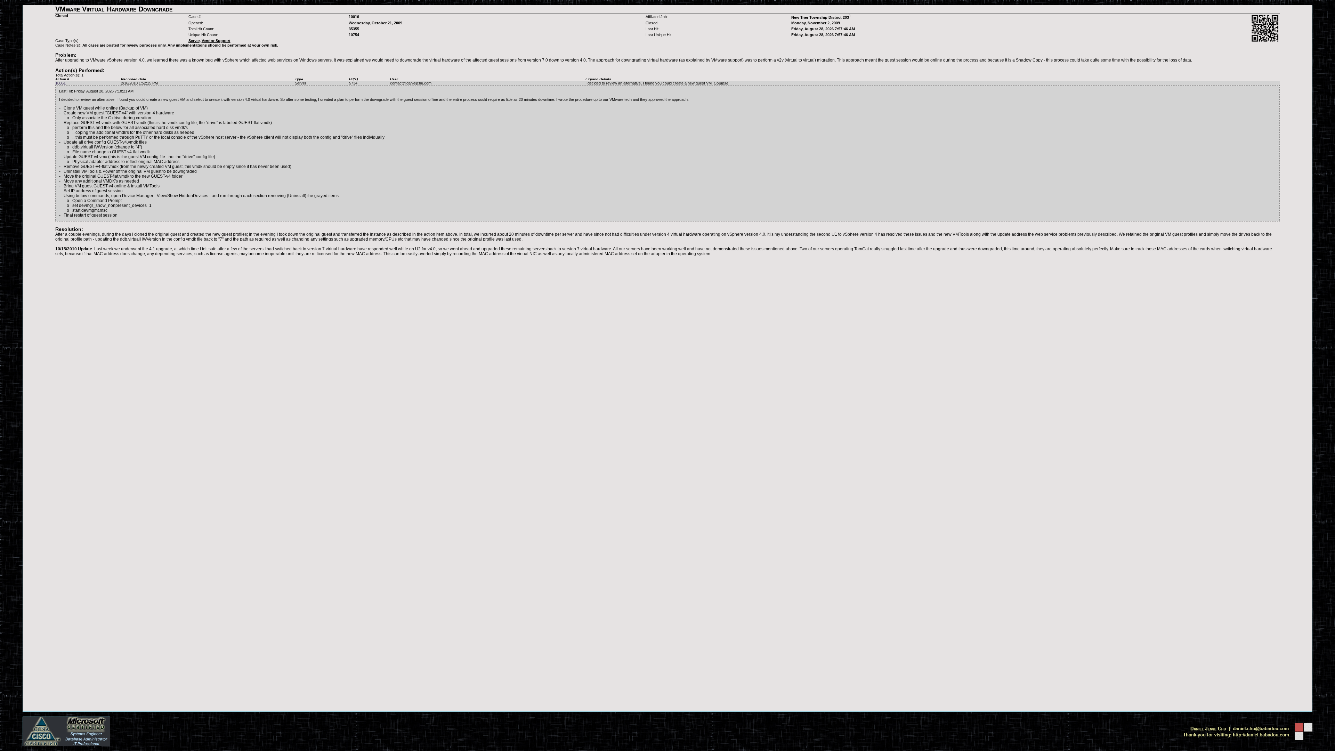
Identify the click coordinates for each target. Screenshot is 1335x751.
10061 (60, 83)
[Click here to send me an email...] (1247, 730)
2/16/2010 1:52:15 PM (139, 83)
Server (300, 83)
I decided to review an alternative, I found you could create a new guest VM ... (659, 83)
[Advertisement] (667, 271)
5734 (353, 83)
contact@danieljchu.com (410, 83)
